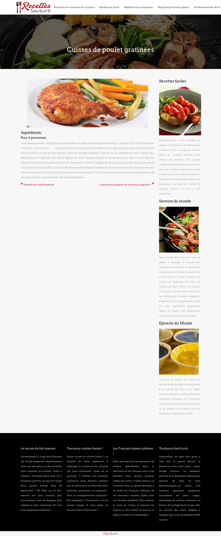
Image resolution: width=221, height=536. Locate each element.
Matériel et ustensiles (138, 7)
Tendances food (109, 7)
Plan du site (110, 533)
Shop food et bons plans (173, 7)
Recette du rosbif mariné (39, 184)
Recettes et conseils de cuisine (74, 7)
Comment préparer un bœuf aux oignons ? (125, 184)
